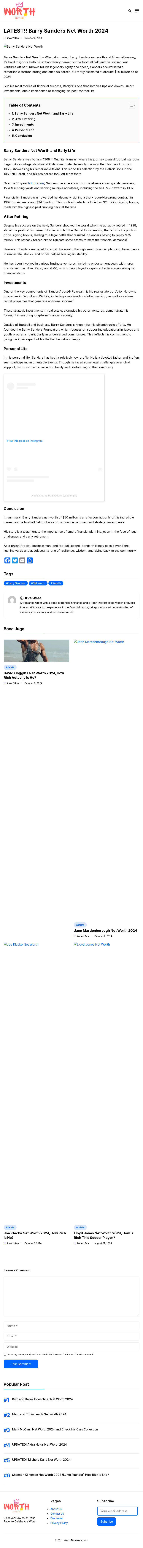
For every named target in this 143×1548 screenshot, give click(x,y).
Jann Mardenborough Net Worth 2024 (105, 930)
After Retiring (25, 119)
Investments (24, 124)
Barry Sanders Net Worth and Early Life (44, 113)
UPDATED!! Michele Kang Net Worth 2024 (41, 1459)
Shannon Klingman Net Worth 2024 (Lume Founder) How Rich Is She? (60, 1475)
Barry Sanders (16, 583)
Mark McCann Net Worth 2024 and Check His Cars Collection (55, 1429)
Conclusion (23, 136)
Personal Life (24, 130)
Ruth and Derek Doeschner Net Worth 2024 (42, 1399)
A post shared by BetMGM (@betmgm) (54, 495)
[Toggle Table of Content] (130, 106)
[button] (130, 10)
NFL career (36, 183)
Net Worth (39, 583)
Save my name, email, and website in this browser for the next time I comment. (50, 1354)
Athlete (10, 667)
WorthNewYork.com (76, 1540)
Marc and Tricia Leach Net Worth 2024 (39, 1414)
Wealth (57, 583)
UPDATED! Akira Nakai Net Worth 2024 (39, 1444)
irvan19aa (13, 38)
